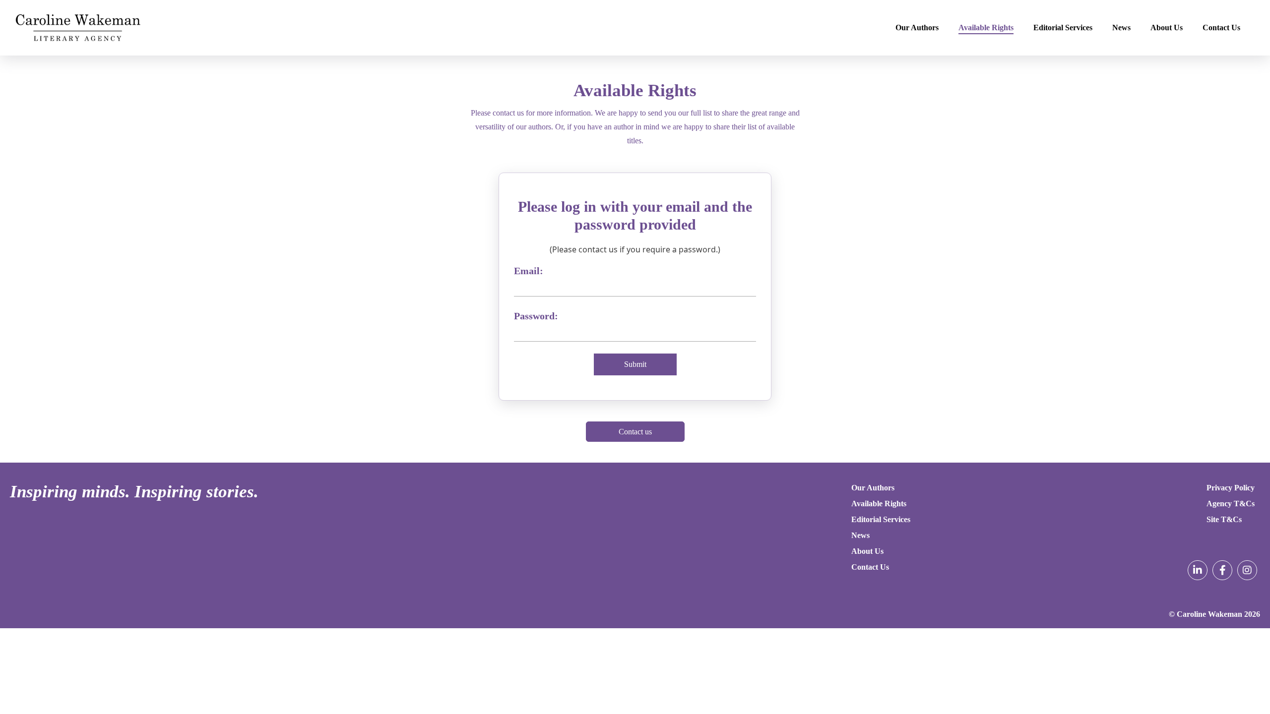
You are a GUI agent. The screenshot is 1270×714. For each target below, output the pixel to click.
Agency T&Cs (1230, 503)
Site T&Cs (1224, 519)
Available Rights (986, 27)
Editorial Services (1062, 27)
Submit (635, 364)
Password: (536, 315)
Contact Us (1221, 27)
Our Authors (917, 27)
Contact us (635, 431)
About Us (1166, 27)
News (1121, 27)
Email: (528, 270)
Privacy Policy (1230, 487)
